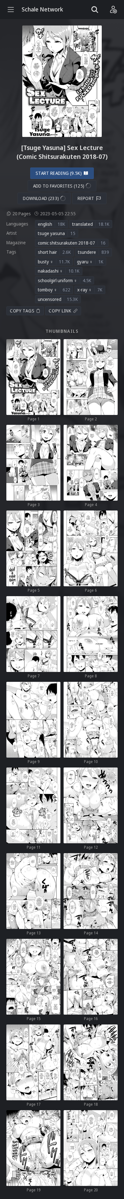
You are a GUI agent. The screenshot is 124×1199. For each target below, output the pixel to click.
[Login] (113, 9)
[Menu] (10, 9)
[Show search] (94, 9)
